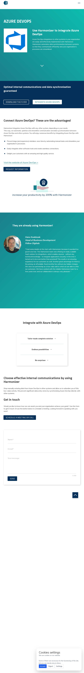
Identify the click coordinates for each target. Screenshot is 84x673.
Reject (50, 666)
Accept (42, 666)
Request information (17, 169)
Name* (10, 439)
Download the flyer (16, 102)
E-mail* (11, 449)
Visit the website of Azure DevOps (20, 162)
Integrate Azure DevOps (47, 102)
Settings (59, 666)
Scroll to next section (42, 66)
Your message (13, 458)
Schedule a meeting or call (20, 417)
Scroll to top (75, 495)
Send (12, 478)
